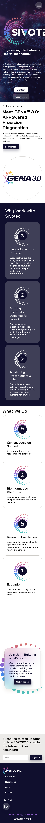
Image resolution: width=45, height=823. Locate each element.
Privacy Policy (15, 814)
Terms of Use (30, 814)
